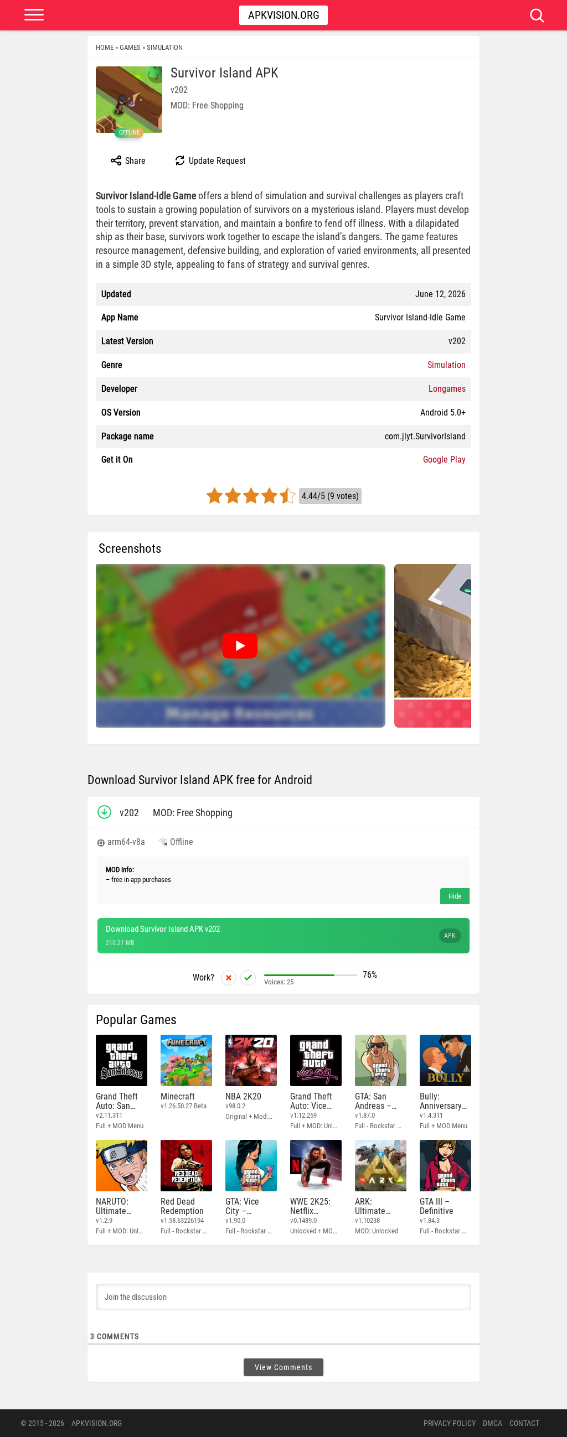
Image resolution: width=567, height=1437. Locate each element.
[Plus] (248, 977)
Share (134, 160)
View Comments (283, 1367)
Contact (524, 1423)
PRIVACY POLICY (450, 1423)
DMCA (492, 1423)
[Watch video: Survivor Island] (239, 645)
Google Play (444, 459)
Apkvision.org (283, 15)
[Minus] (228, 977)
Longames (447, 388)
